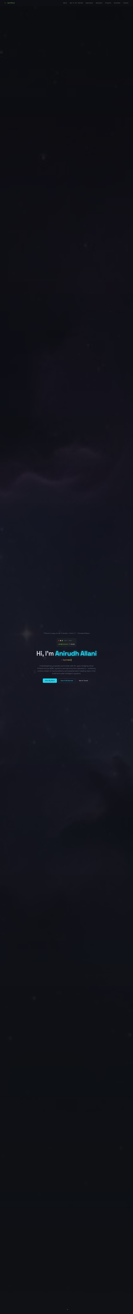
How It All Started (76, 3)
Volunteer (117, 3)
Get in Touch (83, 681)
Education (99, 3)
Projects (108, 3)
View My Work (50, 681)
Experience (89, 3)
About (65, 3)
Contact (125, 3)
